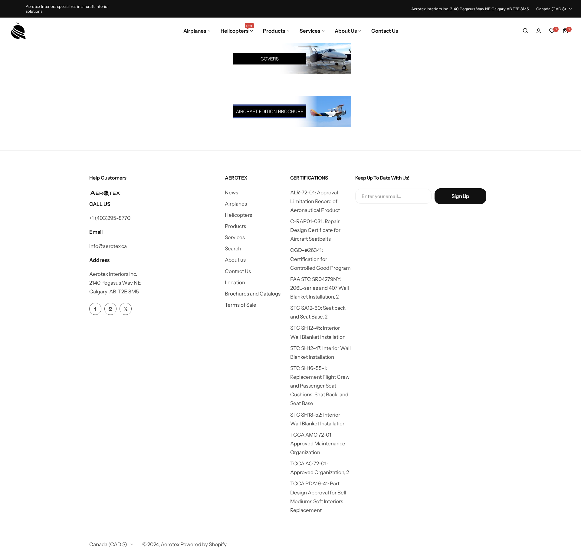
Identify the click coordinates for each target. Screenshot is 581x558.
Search (233, 249)
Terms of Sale (240, 305)
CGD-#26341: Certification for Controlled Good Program (320, 259)
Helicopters (238, 215)
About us (235, 260)
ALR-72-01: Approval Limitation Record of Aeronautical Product (315, 201)
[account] (538, 31)
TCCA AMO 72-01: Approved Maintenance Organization (317, 443)
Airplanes (236, 204)
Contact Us (238, 271)
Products (235, 226)
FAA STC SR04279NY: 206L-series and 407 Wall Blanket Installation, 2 (319, 288)
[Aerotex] (18, 30)
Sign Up (460, 196)
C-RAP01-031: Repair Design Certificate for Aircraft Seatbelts (315, 230)
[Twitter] (126, 309)
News (231, 193)
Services (235, 237)
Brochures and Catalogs (253, 294)
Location (235, 282)
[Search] (525, 31)
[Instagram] (110, 309)
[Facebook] (95, 309)
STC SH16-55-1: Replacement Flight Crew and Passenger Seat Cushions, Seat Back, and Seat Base (320, 386)
